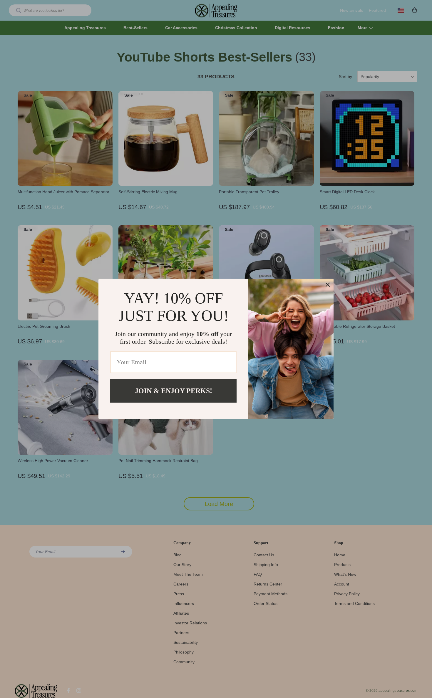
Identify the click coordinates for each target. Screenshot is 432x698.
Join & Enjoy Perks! (173, 391)
